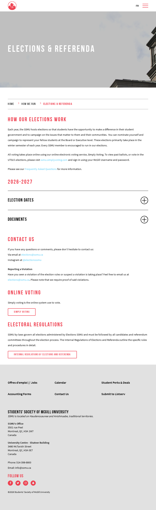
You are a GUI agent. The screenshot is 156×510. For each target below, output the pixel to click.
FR (137, 5)
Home (11, 104)
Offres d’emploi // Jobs (22, 382)
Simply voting (21, 312)
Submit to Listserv (113, 394)
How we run (28, 104)
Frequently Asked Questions (41, 169)
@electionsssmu (32, 260)
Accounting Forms (19, 394)
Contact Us (62, 394)
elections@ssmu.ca (32, 254)
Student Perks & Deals (115, 382)
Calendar (60, 382)
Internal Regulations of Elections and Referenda (42, 354)
